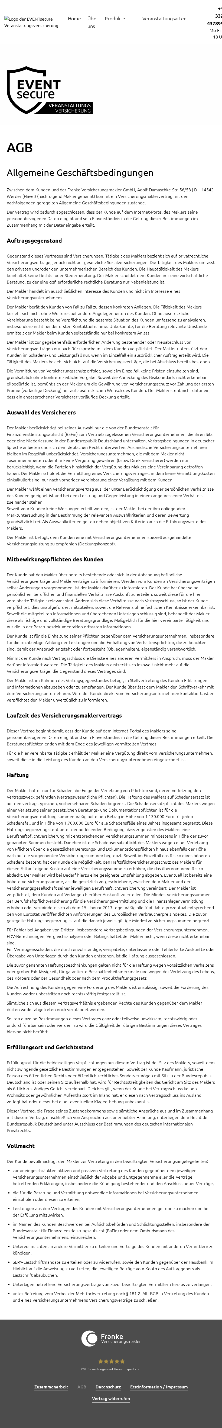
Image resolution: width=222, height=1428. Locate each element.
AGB (81, 1386)
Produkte (115, 18)
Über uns (92, 22)
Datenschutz (108, 1386)
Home (74, 18)
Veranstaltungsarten (164, 18)
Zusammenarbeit (51, 1386)
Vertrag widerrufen (111, 1398)
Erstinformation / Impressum (159, 1386)
